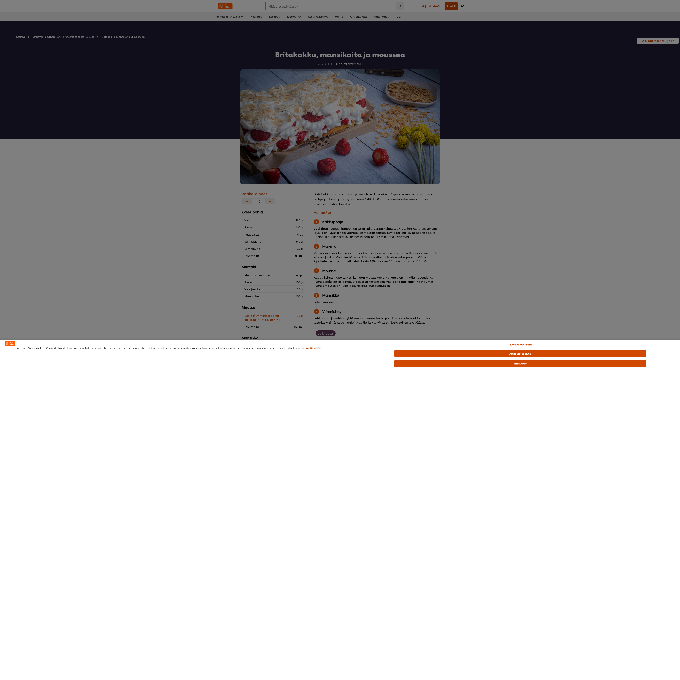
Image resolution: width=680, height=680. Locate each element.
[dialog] (340, 510)
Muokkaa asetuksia (520, 344)
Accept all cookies (520, 353)
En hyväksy (520, 363)
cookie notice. (313, 347)
